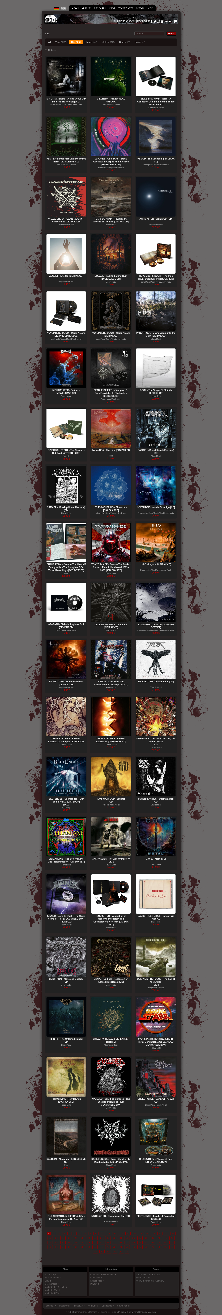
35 (127, 1238)
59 (153, 1242)
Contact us (95, 1278)
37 (140, 1238)
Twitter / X (78, 1306)
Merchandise (51, 1284)
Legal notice (96, 1281)
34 (120, 1238)
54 (120, 1242)
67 (76, 1247)
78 (146, 1247)
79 (153, 1247)
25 (63, 1238)
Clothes (108, 42)
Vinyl (61, 42)
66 (69, 1247)
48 (82, 1242)
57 (140, 1242)
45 (63, 1242)
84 (102, 1251)
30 (95, 1238)
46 (69, 1242)
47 (76, 1242)
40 (159, 1238)
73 (114, 1247)
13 (115, 1233)
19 (153, 1233)
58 (146, 1242)
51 (101, 1242)
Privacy (93, 1284)
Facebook (49, 1306)
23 (50, 1238)
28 (82, 1238)
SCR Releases (52, 1278)
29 (88, 1238)
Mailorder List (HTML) (55, 1287)
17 (141, 1233)
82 (172, 1247)
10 (96, 1233)
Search (171, 33)
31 (101, 1238)
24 (56, 1238)
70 (95, 1247)
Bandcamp (107, 1306)
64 (56, 1247)
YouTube (92, 1306)
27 (76, 1238)
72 (108, 1247)
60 (159, 1242)
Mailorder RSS (52, 1293)
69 (88, 1247)
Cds (76, 42)
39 (153, 1238)
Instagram (64, 1306)
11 (102, 1233)
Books (140, 42)
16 (134, 1233)
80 (159, 1247)
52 (108, 1242)
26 (69, 1238)
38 (146, 1238)
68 (82, 1247)
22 (173, 1233)
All (49, 42)
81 (165, 1247)
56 (133, 1242)
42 (172, 1238)
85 (108, 1251)
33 (114, 1238)
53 (114, 1242)
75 (127, 1247)
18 (147, 1233)
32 (108, 1238)
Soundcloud (123, 1306)
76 (133, 1247)
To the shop (50, 1274)
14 (121, 1233)
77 (140, 1247)
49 (88, 1242)
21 (166, 1233)
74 (120, 1247)
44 (56, 1242)
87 (121, 1251)
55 (127, 1242)
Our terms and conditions (102, 1274)
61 (165, 1242)
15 (128, 1233)
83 (95, 1251)
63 (50, 1247)
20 (160, 1233)
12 (109, 1233)
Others (124, 42)
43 (50, 1242)
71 (101, 1247)
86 (115, 1251)
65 (63, 1247)
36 (133, 1238)
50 (95, 1242)
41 (165, 1238)
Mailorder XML (52, 1290)
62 (172, 1242)
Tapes (91, 42)
